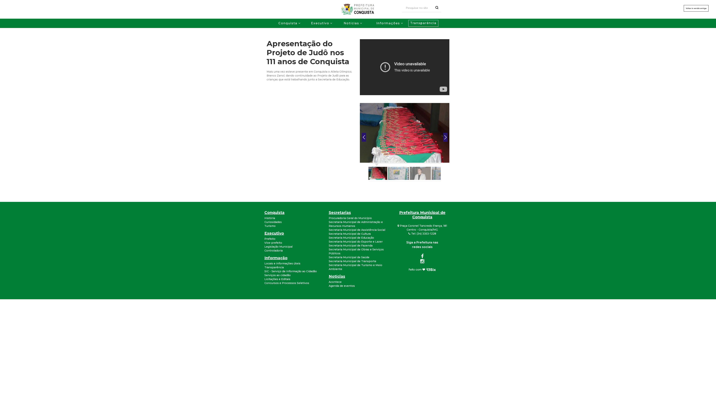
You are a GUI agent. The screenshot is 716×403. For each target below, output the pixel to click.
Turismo (270, 226)
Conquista (287, 23)
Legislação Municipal (278, 246)
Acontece (335, 282)
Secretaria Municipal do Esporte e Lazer (356, 241)
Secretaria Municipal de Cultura (350, 233)
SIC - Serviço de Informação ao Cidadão (290, 271)
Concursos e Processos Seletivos (286, 283)
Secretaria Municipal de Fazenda (351, 245)
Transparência (423, 23)
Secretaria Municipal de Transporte (352, 261)
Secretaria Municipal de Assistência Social (357, 230)
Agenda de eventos (342, 286)
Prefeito (269, 238)
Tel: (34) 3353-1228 (423, 233)
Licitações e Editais (277, 279)
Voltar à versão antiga (696, 8)
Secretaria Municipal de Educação (351, 237)
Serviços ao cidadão (277, 275)
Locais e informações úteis (282, 263)
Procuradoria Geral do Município (350, 218)
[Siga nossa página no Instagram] (422, 262)
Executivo (320, 23)
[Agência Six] (422, 269)
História (269, 218)
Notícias (351, 23)
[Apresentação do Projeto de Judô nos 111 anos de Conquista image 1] (404, 132)
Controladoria (273, 250)
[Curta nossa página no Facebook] (422, 257)
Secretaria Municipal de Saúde (349, 257)
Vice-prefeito (273, 242)
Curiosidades (273, 222)
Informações (388, 23)
